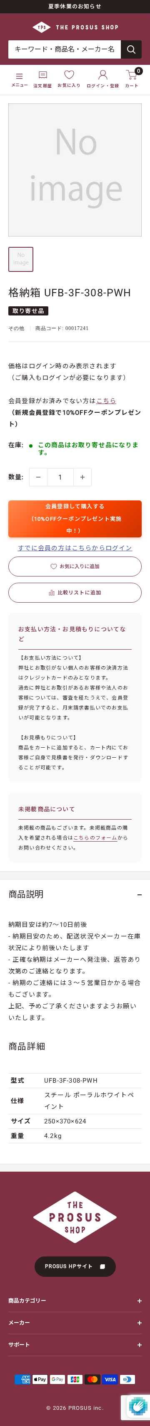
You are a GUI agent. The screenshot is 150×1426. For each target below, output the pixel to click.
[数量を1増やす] (82, 477)
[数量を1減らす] (38, 477)
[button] (75, 593)
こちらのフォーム (95, 838)
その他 (16, 328)
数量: (16, 477)
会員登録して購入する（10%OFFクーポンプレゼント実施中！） (75, 518)
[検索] (131, 49)
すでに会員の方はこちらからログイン (75, 548)
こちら (106, 401)
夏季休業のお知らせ (75, 6)
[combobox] (64, 49)
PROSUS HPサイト (70, 1266)
